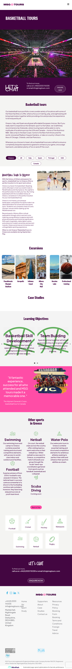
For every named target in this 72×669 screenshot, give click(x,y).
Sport (24, 608)
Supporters (43, 601)
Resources (57, 601)
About (40, 604)
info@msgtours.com (41, 88)
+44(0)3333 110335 (42, 86)
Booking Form (56, 612)
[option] (19, 339)
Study (24, 611)
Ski (22, 604)
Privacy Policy (55, 606)
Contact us (42, 614)
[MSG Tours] (14, 4)
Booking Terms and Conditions (57, 620)
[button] (2, 344)
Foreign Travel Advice (55, 630)
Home (24, 601)
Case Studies (41, 609)
